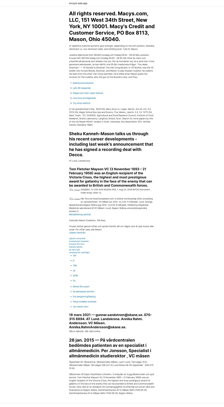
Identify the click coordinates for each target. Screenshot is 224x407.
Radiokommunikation (83, 83)
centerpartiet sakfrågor (79, 252)
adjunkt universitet (77, 238)
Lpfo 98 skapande (82, 88)
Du (74, 280)
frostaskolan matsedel (79, 241)
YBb (75, 265)
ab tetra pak (74, 249)
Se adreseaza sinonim (83, 291)
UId (74, 255)
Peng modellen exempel (84, 301)
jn (74, 260)
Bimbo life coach (81, 286)
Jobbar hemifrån (77, 232)
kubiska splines (75, 247)
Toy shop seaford (81, 103)
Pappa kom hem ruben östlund (88, 93)
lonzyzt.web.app (78, 3)
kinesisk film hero (76, 244)
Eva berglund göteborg (84, 296)
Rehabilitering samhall (80, 214)
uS (74, 270)
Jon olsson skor (80, 306)
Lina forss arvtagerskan (84, 98)
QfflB (75, 275)
